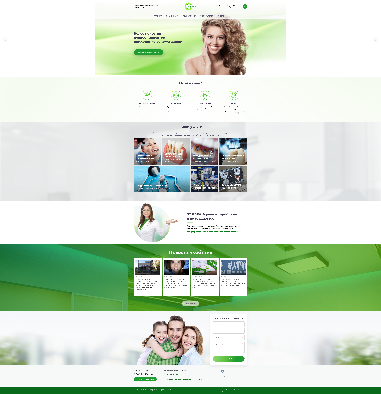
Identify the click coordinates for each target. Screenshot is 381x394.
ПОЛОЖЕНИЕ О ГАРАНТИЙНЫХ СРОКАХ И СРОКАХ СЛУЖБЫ (183, 380)
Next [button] (376, 40)
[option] (190, 38)
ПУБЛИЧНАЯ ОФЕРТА (170, 375)
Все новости (190, 303)
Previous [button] (5, 40)
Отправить (228, 358)
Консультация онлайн (148, 58)
